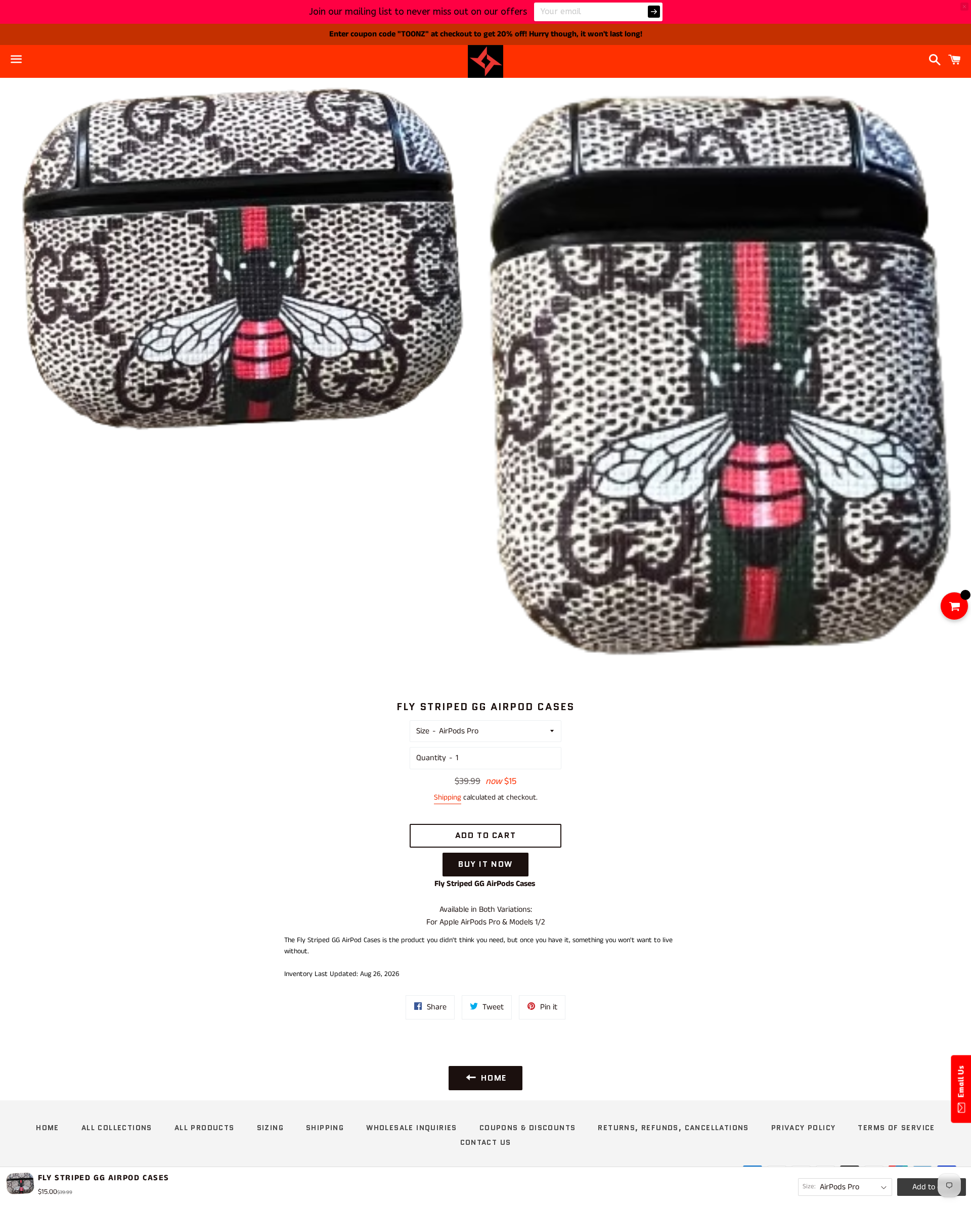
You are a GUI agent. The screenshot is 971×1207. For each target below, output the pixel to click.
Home (47, 1128)
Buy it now (485, 864)
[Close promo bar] (964, 7)
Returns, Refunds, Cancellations (673, 1128)
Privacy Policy (803, 1128)
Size (422, 731)
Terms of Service (896, 1128)
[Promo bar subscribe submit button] (654, 12)
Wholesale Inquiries (411, 1128)
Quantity (431, 758)
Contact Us (485, 1142)
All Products (204, 1128)
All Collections (116, 1128)
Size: (809, 1186)
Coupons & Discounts (527, 1128)
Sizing (270, 1128)
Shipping (447, 797)
